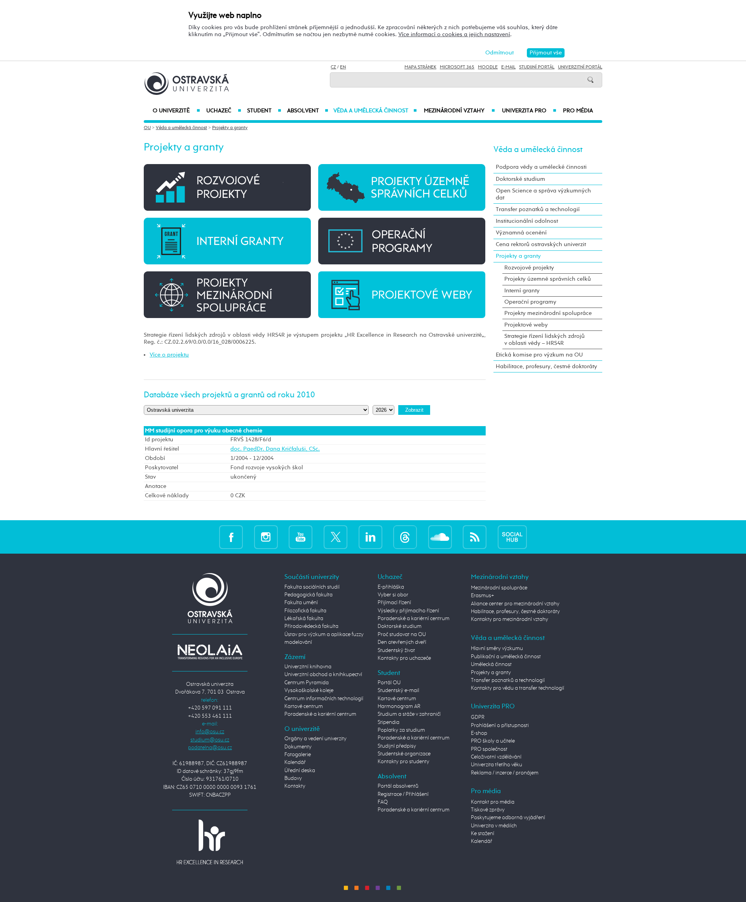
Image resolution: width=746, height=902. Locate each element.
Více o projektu (169, 355)
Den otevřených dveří (402, 642)
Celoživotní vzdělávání (496, 757)
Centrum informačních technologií (323, 698)
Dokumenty (298, 747)
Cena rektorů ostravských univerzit (541, 244)
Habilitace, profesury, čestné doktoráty (546, 366)
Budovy (293, 778)
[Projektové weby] (401, 294)
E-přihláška (391, 587)
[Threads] (405, 536)
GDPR (478, 717)
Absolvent (307, 111)
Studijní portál (536, 67)
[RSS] (474, 536)
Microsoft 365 (457, 67)
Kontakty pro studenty (403, 761)
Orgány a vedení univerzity (315, 738)
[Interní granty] (227, 241)
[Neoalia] (210, 651)
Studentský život (396, 650)
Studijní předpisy (397, 746)
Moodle (488, 67)
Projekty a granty (230, 128)
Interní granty (522, 291)
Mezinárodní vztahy (459, 111)
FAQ (383, 802)
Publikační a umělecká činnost (506, 656)
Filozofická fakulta (305, 611)
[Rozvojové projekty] (227, 187)
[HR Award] (210, 841)
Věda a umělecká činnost (375, 111)
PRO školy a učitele (493, 741)
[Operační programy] (401, 241)
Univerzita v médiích (494, 826)
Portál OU (389, 682)
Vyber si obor (393, 595)
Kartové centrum (303, 706)
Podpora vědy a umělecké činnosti (541, 167)
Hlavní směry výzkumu (497, 648)
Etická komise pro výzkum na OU (539, 355)
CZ (333, 67)
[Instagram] (266, 536)
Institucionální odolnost (527, 221)
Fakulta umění (301, 602)
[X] (335, 536)
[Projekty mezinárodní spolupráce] (227, 294)
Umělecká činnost (491, 664)
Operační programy (530, 302)
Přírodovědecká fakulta (311, 626)
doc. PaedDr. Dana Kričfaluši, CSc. (275, 449)
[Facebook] (231, 536)
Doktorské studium (520, 179)
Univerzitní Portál (580, 67)
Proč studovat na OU (402, 634)
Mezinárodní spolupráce (499, 588)
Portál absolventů (398, 786)
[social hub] (512, 536)
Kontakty (294, 786)
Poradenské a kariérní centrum (320, 714)
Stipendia (388, 722)
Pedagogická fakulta (308, 595)
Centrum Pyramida (306, 682)
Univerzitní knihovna (307, 667)
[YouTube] (300, 536)
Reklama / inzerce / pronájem (505, 773)
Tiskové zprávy (488, 810)
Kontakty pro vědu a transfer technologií (517, 688)
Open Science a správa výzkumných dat (543, 194)
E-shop (479, 733)
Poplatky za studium (401, 730)
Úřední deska (299, 770)
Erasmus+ (482, 595)
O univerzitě (176, 111)
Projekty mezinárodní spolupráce (548, 313)
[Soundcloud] (440, 536)
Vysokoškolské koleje (308, 690)
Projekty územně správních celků (547, 279)
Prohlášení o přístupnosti (500, 725)
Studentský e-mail (398, 690)
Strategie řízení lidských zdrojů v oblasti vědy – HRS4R (544, 339)
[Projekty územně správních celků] (401, 187)
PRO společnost (489, 749)
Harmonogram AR (399, 706)
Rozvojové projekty (529, 268)
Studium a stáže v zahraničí (409, 714)
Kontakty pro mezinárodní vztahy (509, 619)
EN (343, 67)
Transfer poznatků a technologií (538, 209)
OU (147, 128)
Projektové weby (526, 325)
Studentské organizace (404, 754)
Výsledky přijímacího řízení (408, 611)
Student (264, 111)
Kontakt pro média (492, 802)
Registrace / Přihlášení (403, 794)
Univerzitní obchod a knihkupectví (323, 674)
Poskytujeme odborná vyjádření (508, 817)
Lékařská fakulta (303, 618)
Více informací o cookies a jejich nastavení (454, 34)
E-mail (508, 67)
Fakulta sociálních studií (312, 587)
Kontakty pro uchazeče (404, 658)
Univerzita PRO (529, 111)
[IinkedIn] (370, 536)
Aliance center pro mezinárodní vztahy (515, 604)
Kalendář (295, 762)
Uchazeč (223, 111)
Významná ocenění (521, 233)
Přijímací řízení (394, 602)
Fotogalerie (297, 754)
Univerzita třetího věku (496, 764)
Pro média (578, 111)
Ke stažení (482, 833)
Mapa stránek (420, 67)
